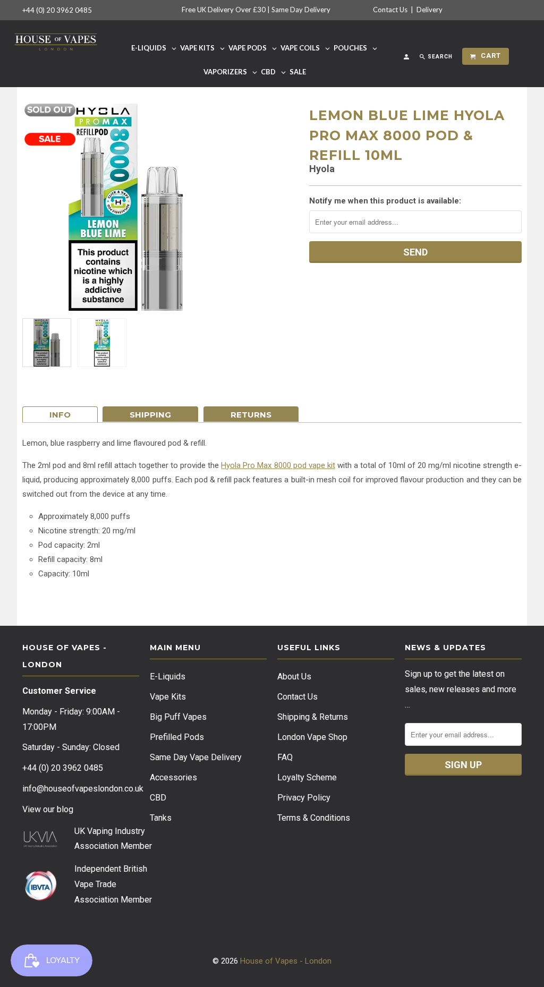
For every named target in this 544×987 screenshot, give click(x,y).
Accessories (173, 777)
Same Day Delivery (300, 9)
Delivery (429, 9)
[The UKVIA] (40, 845)
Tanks (161, 818)
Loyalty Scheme (307, 777)
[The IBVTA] (40, 899)
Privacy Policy (303, 798)
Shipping (150, 415)
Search (439, 56)
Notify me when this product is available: (385, 201)
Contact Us (390, 9)
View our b (47, 809)
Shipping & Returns (312, 717)
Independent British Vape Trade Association (110, 884)
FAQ (285, 757)
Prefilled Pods (177, 737)
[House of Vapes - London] (55, 40)
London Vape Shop (312, 737)
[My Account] (407, 59)
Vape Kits (168, 697)
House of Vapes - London (286, 961)
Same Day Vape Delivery (196, 757)
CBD (158, 798)
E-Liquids (167, 676)
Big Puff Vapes (178, 717)
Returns (251, 415)
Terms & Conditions (313, 818)
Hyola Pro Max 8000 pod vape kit (278, 465)
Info (60, 415)
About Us (294, 676)
